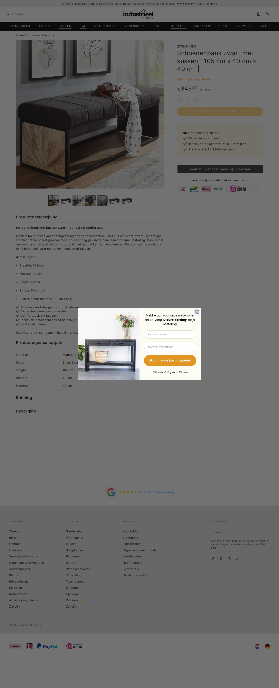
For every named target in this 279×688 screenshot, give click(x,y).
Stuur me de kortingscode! (170, 360)
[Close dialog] (197, 312)
